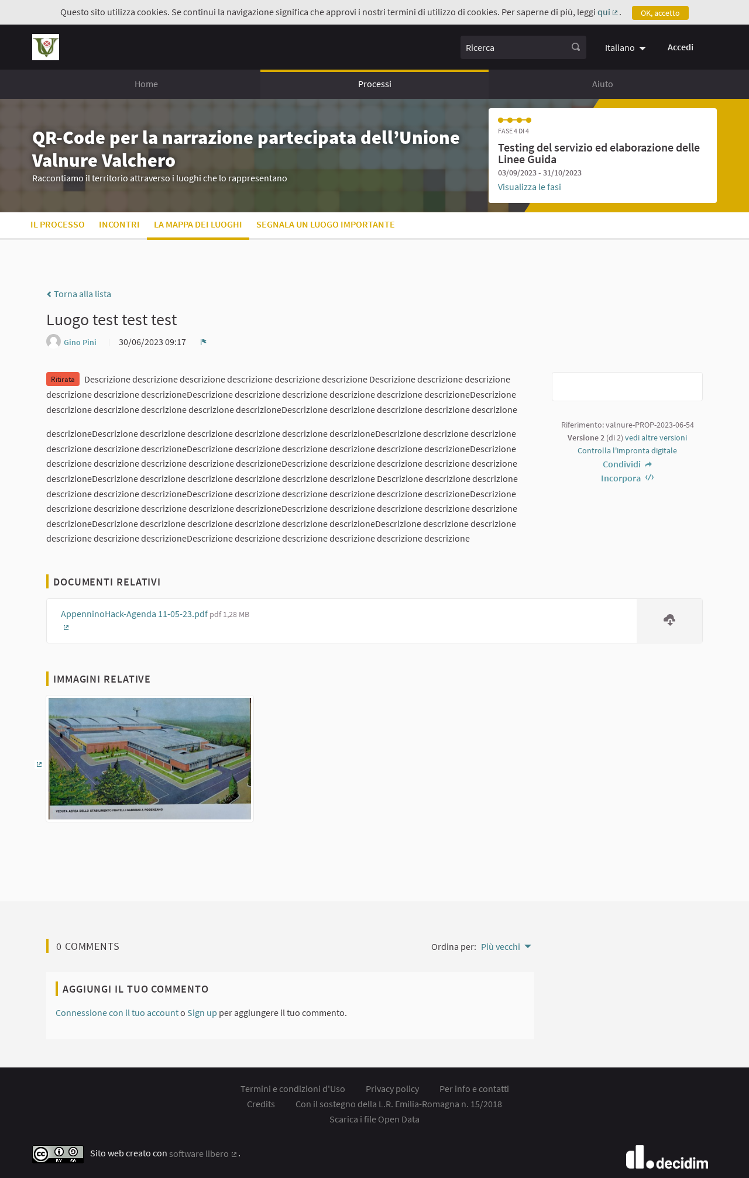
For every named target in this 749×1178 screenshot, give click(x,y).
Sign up (202, 1012)
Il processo (57, 224)
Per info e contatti (474, 1088)
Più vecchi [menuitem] (500, 946)
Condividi (623, 464)
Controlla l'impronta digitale (627, 450)
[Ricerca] (575, 47)
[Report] (204, 341)
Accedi (680, 47)
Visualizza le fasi (529, 186)
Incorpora (622, 478)
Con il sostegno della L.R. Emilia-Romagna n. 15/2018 (399, 1104)
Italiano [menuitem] (620, 47)
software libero (203, 1153)
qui (608, 12)
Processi (374, 83)
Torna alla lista (81, 293)
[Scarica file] (669, 621)
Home (146, 83)
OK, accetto (660, 13)
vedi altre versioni (656, 437)
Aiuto (602, 83)
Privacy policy (392, 1088)
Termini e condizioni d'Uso (292, 1088)
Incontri (119, 224)
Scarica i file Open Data (374, 1119)
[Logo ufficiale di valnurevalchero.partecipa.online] (45, 47)
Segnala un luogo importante (325, 224)
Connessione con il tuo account (117, 1012)
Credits (261, 1104)
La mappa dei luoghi (198, 224)
